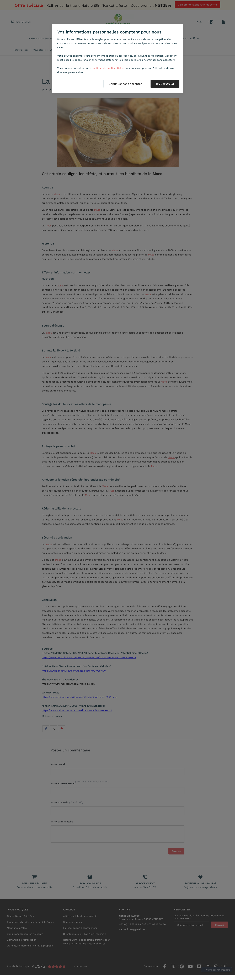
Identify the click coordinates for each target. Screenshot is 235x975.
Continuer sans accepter (125, 83)
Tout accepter (165, 83)
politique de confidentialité (108, 68)
